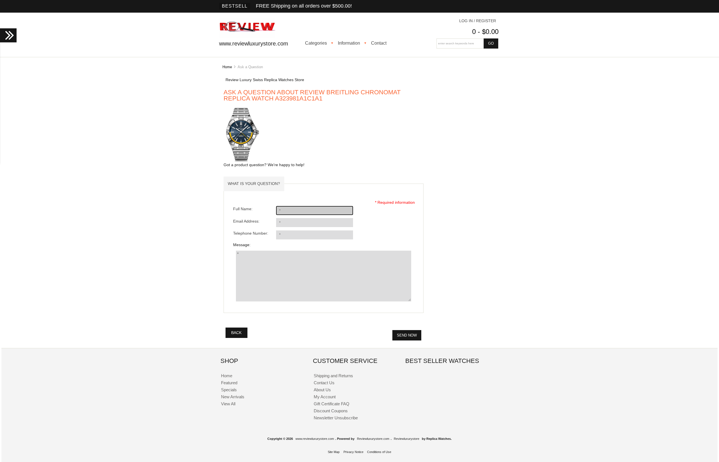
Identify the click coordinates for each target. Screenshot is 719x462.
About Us (322, 389)
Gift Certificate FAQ (331, 403)
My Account (325, 396)
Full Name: (242, 209)
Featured (229, 382)
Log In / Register (477, 21)
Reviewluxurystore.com (373, 438)
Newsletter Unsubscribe (336, 417)
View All (228, 403)
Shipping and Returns (333, 375)
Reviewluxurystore (406, 438)
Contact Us (324, 382)
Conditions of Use (379, 452)
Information (349, 42)
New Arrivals (232, 396)
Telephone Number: (250, 233)
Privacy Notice (353, 452)
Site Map (334, 452)
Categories (316, 42)
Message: (242, 245)
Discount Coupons (331, 410)
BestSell (234, 6)
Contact (378, 42)
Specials (229, 389)
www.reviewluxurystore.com (314, 438)
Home (227, 67)
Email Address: (246, 221)
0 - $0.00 (485, 31)
